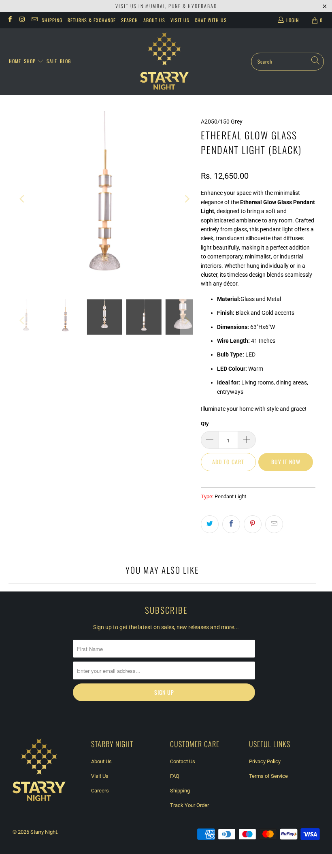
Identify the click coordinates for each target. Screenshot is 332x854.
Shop (30, 61)
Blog (65, 61)
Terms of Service (268, 776)
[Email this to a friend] (274, 524)
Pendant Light (230, 496)
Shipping (52, 20)
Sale (52, 61)
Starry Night (43, 832)
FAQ (174, 776)
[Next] (186, 199)
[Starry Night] (164, 61)
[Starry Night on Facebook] (9, 20)
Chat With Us (211, 20)
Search (129, 20)
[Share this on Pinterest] (253, 524)
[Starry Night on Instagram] (21, 20)
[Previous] (22, 199)
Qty (205, 424)
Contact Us (182, 761)
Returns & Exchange (92, 20)
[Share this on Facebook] (231, 524)
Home (15, 61)
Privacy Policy (265, 761)
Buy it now (285, 461)
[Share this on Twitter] (210, 524)
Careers (100, 791)
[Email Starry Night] (34, 20)
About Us (154, 20)
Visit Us (179, 20)
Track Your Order (189, 805)
